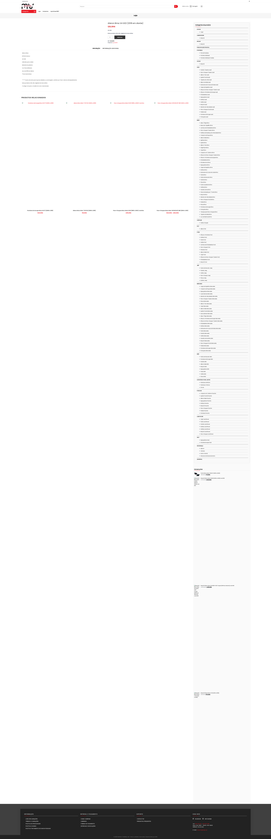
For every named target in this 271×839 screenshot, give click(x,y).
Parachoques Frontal (203, 47)
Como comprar (85, 819)
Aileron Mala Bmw (205, 137)
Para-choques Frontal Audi (207, 109)
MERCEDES (199, 283)
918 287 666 (206, 824)
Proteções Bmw (204, 209)
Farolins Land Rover (205, 424)
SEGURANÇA (200, 446)
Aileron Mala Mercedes (206, 308)
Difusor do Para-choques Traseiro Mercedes (211, 321)
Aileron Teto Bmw (205, 145)
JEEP (198, 265)
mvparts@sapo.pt (202, 830)
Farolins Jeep (204, 270)
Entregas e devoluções (88, 826)
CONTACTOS (25, 1)
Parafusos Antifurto (205, 382)
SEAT (198, 437)
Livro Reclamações (32, 819)
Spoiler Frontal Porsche (206, 396)
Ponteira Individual (205, 55)
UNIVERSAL (199, 459)
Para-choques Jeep (205, 275)
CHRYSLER (199, 220)
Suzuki (198, 61)
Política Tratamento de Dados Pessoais (38, 828)
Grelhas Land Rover (205, 429)
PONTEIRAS (199, 50)
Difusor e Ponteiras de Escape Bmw (209, 157)
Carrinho (84, 821)
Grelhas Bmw (204, 187)
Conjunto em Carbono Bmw (207, 152)
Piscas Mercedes (205, 301)
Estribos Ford (204, 237)
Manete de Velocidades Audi (208, 107)
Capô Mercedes (204, 306)
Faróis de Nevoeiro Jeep (206, 268)
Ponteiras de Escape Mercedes (208, 348)
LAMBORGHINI (200, 35)
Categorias (25, 11)
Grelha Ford (203, 242)
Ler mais (84, 213)
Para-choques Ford (205, 247)
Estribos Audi (204, 99)
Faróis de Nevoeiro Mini (206, 356)
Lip (113, 42)
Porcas (202, 387)
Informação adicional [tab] (111, 48)
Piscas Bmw (203, 204)
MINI (198, 354)
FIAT (198, 226)
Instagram (208, 819)
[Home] (27, 6)
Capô (202, 32)
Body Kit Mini (204, 366)
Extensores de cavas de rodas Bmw (209, 172)
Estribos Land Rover (205, 426)
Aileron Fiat (203, 229)
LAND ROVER (200, 416)
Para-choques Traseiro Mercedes (209, 298)
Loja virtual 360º (54, 11)
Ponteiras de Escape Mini (207, 359)
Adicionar (119, 37)
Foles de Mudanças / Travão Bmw (209, 192)
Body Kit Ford (204, 262)
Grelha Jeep (204, 273)
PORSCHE (199, 390)
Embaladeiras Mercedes (206, 323)
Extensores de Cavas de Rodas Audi (209, 84)
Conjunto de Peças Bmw (207, 135)
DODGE (199, 29)
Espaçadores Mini (205, 369)
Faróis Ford (203, 240)
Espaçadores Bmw (205, 165)
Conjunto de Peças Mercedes (208, 289)
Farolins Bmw (204, 179)
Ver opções (172, 213)
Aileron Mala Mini (205, 364)
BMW (198, 120)
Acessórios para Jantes (203, 380)
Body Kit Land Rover (205, 431)
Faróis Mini (203, 371)
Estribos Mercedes (205, 326)
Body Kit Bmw (204, 194)
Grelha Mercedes (205, 336)
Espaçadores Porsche (206, 401)
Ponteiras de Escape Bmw (207, 207)
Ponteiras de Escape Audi (207, 114)
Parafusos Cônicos (205, 385)
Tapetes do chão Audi (206, 80)
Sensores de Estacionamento (208, 456)
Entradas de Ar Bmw (205, 162)
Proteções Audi (204, 117)
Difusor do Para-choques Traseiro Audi (210, 89)
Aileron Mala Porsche (206, 398)
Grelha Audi (203, 102)
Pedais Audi (203, 112)
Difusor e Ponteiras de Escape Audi (209, 92)
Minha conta (185, 6)
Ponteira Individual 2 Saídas (207, 58)
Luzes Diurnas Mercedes (206, 294)
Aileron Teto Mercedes (206, 303)
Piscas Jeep (203, 278)
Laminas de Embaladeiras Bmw (208, 128)
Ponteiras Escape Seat (206, 442)
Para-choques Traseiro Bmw (208, 130)
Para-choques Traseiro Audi (207, 72)
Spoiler (116, 42)
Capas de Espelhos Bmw (207, 167)
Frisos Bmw (203, 182)
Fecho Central (204, 453)
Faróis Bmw (203, 175)
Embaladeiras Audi (205, 94)
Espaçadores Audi (205, 97)
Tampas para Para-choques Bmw (209, 212)
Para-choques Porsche (206, 408)
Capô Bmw (203, 150)
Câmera (203, 451)
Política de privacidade (33, 823)
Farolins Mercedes (205, 333)
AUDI (198, 67)
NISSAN (199, 41)
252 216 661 (198, 824)
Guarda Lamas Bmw (206, 189)
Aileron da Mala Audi (206, 82)
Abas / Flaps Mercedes (206, 316)
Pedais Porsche (204, 410)
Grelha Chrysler (204, 223)
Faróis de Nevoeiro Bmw (206, 177)
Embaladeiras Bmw (205, 160)
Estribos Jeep (204, 280)
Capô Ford (203, 254)
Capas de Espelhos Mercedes (208, 286)
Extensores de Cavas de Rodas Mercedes (211, 328)
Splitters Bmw (204, 140)
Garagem (195, 6)
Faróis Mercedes (205, 331)
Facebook (198, 819)
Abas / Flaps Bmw (205, 123)
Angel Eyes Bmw (205, 147)
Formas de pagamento (88, 823)
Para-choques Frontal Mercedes (209, 343)
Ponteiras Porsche (205, 413)
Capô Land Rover (205, 419)
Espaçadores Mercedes (206, 291)
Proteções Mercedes (206, 350)
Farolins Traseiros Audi (206, 70)
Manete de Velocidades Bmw (208, 197)
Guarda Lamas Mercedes (207, 338)
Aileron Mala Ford (205, 252)
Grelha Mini (203, 374)
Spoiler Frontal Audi (205, 77)
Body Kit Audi (204, 104)
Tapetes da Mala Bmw (206, 214)
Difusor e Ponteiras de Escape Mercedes (210, 318)
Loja (39, 11)
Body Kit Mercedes (205, 341)
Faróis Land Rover (205, 421)
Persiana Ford (204, 249)
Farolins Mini (203, 361)
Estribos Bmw (204, 170)
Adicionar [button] (40, 213)
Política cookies (31, 826)
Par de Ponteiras (205, 53)
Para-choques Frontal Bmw (207, 199)
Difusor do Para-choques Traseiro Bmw (210, 155)
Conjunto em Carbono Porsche (208, 393)
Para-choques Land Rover (207, 434)
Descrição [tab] (96, 48)
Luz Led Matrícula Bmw (206, 217)
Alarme (202, 448)
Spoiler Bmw (204, 142)
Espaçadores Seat (205, 440)
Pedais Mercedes (205, 345)
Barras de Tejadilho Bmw (207, 125)
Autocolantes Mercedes (206, 313)
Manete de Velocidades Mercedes (209, 296)
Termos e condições (32, 821)
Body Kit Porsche (205, 406)
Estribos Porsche (205, 403)
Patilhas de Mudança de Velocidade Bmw (211, 132)
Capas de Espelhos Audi (206, 87)
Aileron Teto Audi (205, 75)
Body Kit (203, 38)
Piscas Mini (203, 376)
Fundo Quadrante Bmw (206, 184)
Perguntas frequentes (144, 821)
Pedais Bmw (203, 202)
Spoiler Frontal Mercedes (207, 311)
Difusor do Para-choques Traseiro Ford (210, 257)
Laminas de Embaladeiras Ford (208, 244)
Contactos (45, 11)
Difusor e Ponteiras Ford (206, 235)
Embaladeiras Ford (205, 259)
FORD (198, 232)
